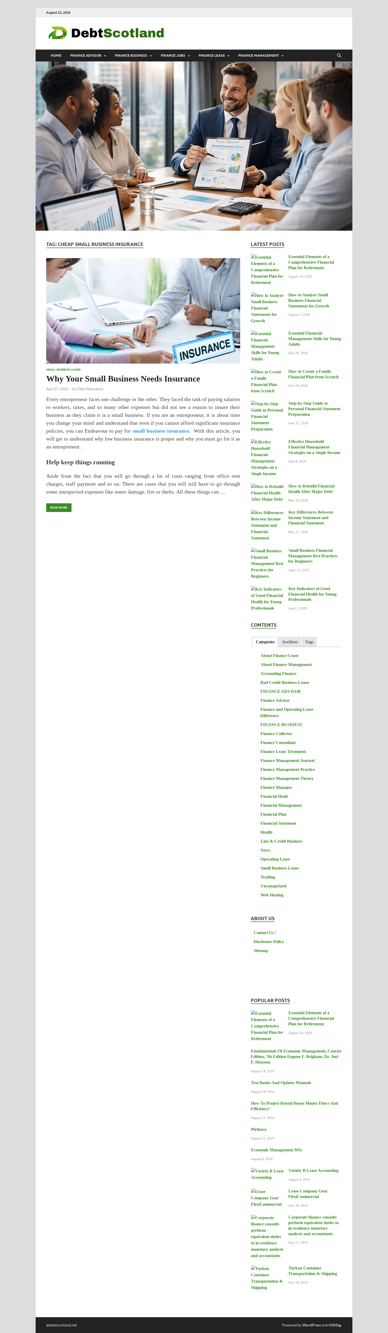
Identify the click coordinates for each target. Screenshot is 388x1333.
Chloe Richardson (90, 389)
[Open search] (339, 56)
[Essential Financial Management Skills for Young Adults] (267, 334)
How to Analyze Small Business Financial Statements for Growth (308, 300)
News (265, 850)
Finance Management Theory (287, 778)
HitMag (335, 1325)
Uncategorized (273, 886)
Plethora (258, 1129)
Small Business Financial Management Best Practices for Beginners (313, 556)
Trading (268, 877)
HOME (56, 55)
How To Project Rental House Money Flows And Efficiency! (294, 1106)
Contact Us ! (265, 932)
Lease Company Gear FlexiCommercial (308, 1194)
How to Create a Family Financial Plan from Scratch (313, 374)
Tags (309, 642)
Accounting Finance (278, 673)
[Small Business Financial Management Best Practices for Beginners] (267, 551)
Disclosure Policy (269, 941)
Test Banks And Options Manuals (281, 1082)
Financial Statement (278, 823)
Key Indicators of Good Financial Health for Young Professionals (312, 594)
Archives (290, 642)
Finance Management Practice (288, 769)
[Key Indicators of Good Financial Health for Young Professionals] (267, 589)
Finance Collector (276, 733)
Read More (57, 506)
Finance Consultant (278, 742)
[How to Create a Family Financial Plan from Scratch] (267, 372)
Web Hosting (272, 895)
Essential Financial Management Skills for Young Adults (314, 338)
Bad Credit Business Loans (285, 682)
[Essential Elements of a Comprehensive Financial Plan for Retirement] (267, 257)
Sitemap (261, 950)
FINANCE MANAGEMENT (258, 55)
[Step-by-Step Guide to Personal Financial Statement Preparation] (267, 404)
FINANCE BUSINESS (131, 55)
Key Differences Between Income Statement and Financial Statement (310, 517)
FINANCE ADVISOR (85, 55)
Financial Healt (274, 796)
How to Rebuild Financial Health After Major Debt (311, 489)
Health (266, 832)
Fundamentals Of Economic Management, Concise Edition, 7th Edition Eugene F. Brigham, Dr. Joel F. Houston (296, 1056)
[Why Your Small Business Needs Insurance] (143, 311)
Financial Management (281, 805)
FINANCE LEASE (212, 55)
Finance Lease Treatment (283, 751)
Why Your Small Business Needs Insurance (123, 378)
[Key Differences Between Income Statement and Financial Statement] (267, 513)
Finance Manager (276, 787)
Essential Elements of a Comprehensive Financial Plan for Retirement (311, 262)
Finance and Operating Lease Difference (286, 712)
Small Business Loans (63, 369)
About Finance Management (286, 664)
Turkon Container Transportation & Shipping (312, 1271)
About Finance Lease (280, 655)
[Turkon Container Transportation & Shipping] (267, 1269)
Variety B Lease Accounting (313, 1170)
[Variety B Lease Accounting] (267, 1171)
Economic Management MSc (276, 1150)
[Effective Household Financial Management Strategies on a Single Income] (267, 442)
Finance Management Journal (287, 760)
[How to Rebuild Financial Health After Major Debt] (267, 487)
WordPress (311, 1325)
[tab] (265, 642)
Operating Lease (275, 859)
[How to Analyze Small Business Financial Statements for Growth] (267, 296)
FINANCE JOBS (173, 55)
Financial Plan (273, 814)
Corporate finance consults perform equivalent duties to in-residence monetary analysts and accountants (313, 1225)
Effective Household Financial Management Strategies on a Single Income (314, 447)
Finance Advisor (275, 700)
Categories (265, 642)
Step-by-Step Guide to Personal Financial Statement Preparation (314, 409)
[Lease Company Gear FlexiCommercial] (267, 1192)
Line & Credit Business (281, 841)
